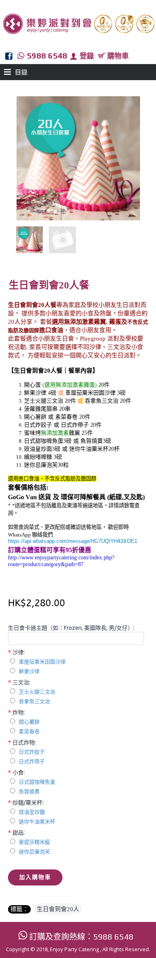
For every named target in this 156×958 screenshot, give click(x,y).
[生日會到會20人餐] (32, 236)
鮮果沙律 (29, 671)
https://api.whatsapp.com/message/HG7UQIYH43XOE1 (72, 541)
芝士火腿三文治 (37, 692)
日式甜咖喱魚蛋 (37, 782)
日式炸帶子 (32, 761)
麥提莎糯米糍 (34, 842)
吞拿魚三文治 (34, 701)
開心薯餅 (29, 722)
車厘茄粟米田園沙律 (42, 662)
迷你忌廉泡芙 (34, 852)
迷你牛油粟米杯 (37, 822)
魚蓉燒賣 (29, 792)
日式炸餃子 (32, 752)
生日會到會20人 (58, 909)
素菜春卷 (29, 731)
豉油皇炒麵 (32, 812)
